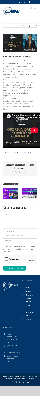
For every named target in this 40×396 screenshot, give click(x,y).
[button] (5, 193)
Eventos (28, 305)
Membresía (29, 295)
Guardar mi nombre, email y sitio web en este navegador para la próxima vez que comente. (19, 249)
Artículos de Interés (29, 314)
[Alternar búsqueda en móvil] (31, 8)
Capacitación (29, 309)
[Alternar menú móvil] (35, 8)
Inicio (27, 287)
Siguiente (31, 25)
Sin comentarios (26, 152)
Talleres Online (16, 152)
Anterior (23, 25)
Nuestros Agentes (28, 300)
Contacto (28, 319)
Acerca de (28, 291)
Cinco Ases (31, 378)
